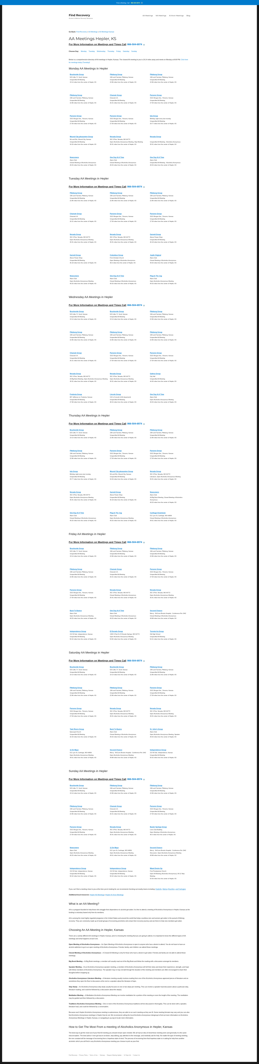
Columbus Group (116, 255)
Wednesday (101, 51)
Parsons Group (156, 95)
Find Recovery (79, 15)
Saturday (126, 51)
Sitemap (102, 1055)
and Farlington (180, 889)
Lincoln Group (115, 394)
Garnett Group (155, 234)
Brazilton (171, 889)
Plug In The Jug (156, 276)
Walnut (164, 889)
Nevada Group (115, 137)
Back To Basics (76, 611)
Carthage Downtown (158, 513)
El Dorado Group (116, 631)
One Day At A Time (117, 157)
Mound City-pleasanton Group (81, 137)
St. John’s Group (156, 729)
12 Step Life (127, 1055)
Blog (188, 16)
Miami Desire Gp (156, 868)
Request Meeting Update (114, 1055)
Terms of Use (94, 1055)
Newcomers (74, 157)
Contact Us (136, 1055)
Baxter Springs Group (158, 827)
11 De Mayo (74, 750)
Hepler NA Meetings (97, 895)
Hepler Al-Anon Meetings (115, 895)
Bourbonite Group (77, 74)
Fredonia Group (76, 394)
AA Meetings (148, 16)
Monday (84, 51)
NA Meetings (161, 16)
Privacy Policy (83, 1055)
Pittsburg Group (116, 74)
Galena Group (155, 374)
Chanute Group (116, 95)
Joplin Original (155, 255)
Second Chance (156, 611)
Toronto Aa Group (157, 631)
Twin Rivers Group (77, 729)
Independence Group (78, 631)
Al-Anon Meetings (176, 16)
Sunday (134, 51)
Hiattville (158, 889)
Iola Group (154, 116)
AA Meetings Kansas (106, 32)
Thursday (110, 51)
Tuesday (92, 51)
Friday (118, 51)
